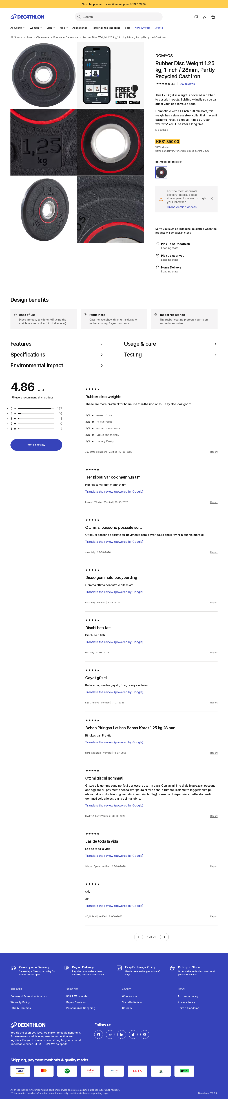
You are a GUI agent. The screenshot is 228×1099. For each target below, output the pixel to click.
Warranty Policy (20, 1002)
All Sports (16, 27)
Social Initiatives (132, 1002)
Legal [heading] (182, 989)
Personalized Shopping (106, 27)
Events (159, 27)
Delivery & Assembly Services (28, 996)
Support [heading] (16, 989)
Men (50, 27)
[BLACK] (161, 172)
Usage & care (140, 344)
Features (20, 344)
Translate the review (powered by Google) (114, 491)
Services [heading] (72, 989)
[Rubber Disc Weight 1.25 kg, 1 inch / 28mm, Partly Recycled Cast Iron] (43, 75)
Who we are (129, 996)
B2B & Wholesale (77, 996)
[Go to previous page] (138, 937)
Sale (127, 27)
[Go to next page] (164, 937)
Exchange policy (188, 996)
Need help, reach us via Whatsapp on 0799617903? (114, 4)
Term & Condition (188, 1008)
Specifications (27, 354)
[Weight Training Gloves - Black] (110, 75)
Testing (133, 354)
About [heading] (126, 989)
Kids (62, 27)
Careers (127, 1008)
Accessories (79, 27)
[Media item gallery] (77, 142)
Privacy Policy (186, 1002)
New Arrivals (142, 27)
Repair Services (76, 1002)
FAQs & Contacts (20, 1008)
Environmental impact (36, 365)
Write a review (36, 444)
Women (35, 27)
